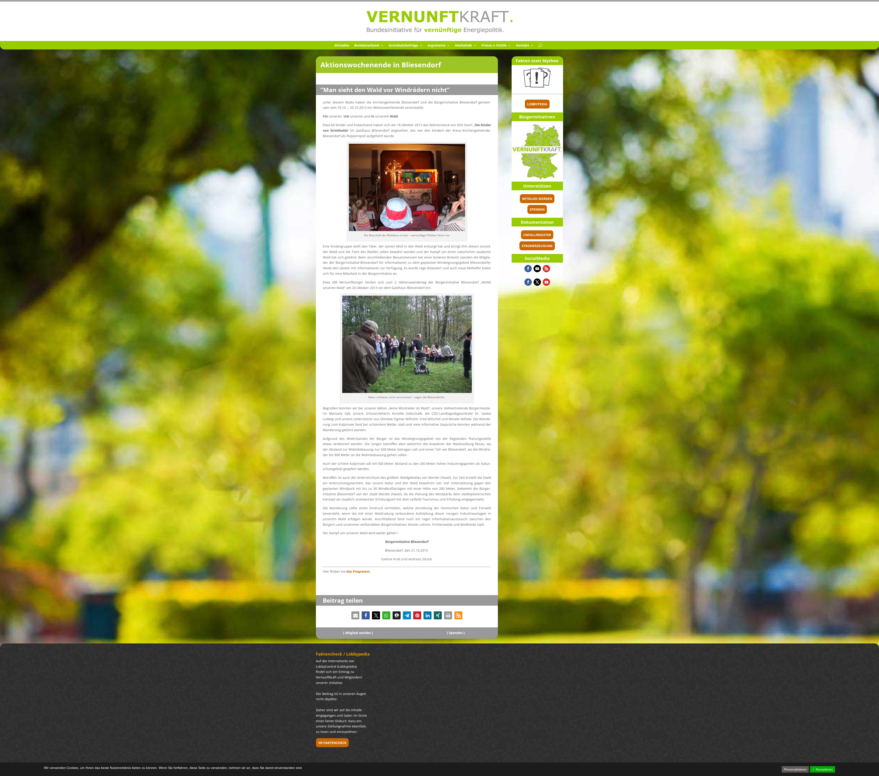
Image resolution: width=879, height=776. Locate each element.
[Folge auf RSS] (546, 268)
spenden (537, 209)
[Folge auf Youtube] (537, 268)
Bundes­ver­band (366, 45)
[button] (355, 615)
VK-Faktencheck (332, 743)
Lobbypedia (537, 104)
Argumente (436, 45)
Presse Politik (494, 45)
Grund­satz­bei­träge (403, 45)
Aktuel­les (341, 45)
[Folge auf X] (537, 282)
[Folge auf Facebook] (528, 268)
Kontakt (522, 45)
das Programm (358, 571)
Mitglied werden (537, 198)
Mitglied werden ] (359, 633)
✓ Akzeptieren (822, 769)
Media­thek (463, 45)
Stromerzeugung (537, 246)
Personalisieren (795, 769)
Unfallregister (537, 235)
